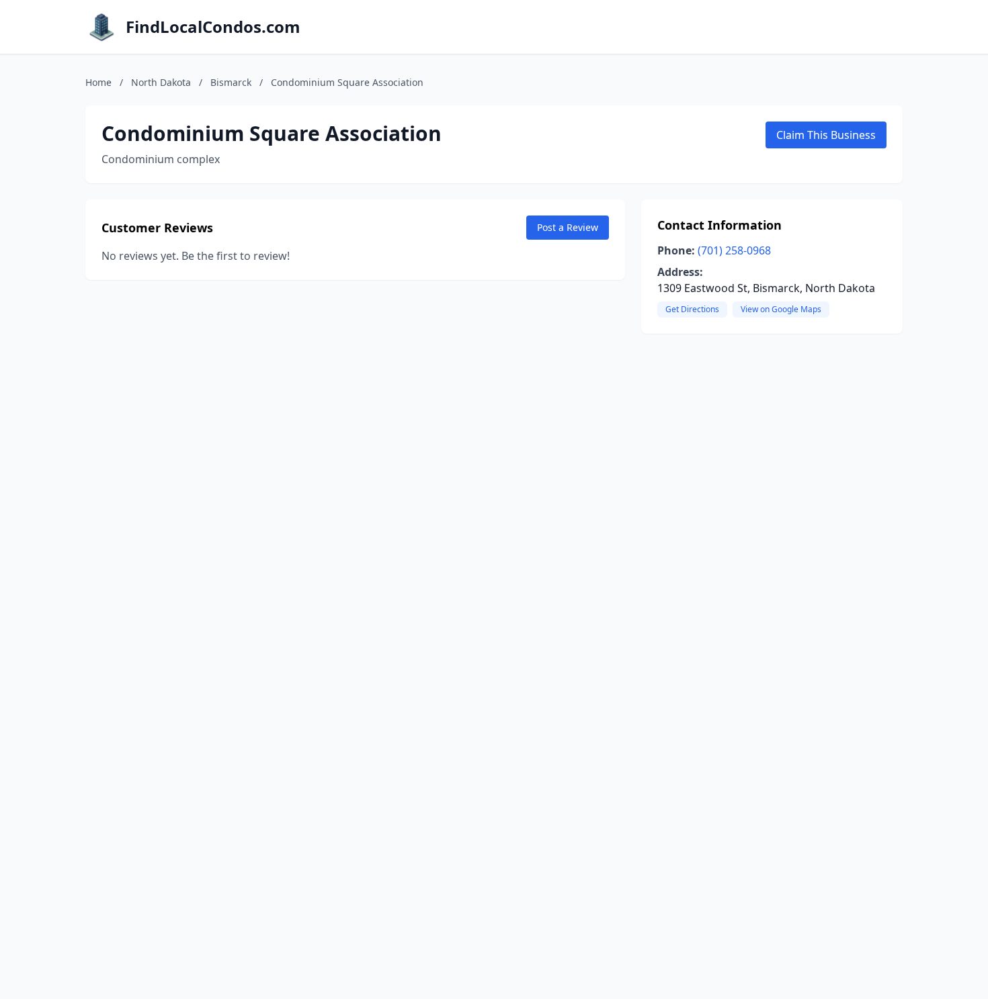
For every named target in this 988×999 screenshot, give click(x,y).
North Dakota (161, 82)
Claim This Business (826, 135)
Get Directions (692, 309)
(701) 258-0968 (734, 250)
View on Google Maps (781, 309)
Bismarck (230, 82)
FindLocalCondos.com (213, 27)
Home (98, 82)
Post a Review (567, 227)
